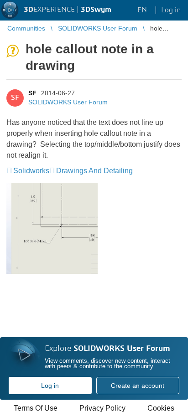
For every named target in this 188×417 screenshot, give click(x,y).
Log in (50, 385)
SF (32, 93)
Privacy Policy (102, 408)
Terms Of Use (35, 408)
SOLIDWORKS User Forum (68, 102)
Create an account (137, 385)
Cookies (160, 408)
